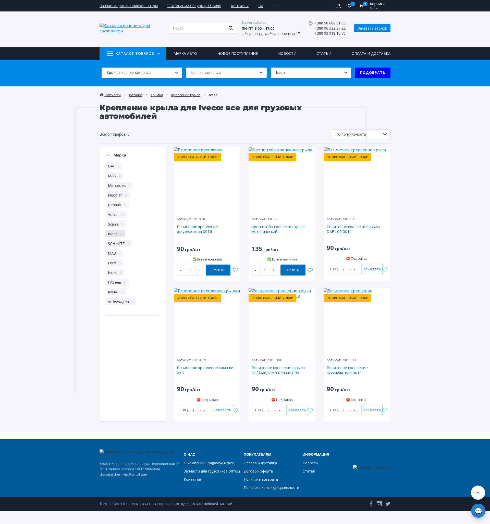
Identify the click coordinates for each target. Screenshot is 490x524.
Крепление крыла (185, 95)
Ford (114, 262)
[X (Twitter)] (388, 504)
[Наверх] (478, 493)
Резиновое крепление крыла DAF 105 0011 (353, 229)
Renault (117, 204)
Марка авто (185, 53)
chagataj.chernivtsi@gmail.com (123, 474)
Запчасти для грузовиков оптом (129, 5)
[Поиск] (231, 28)
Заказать (372, 269)
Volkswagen (121, 301)
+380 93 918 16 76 (330, 33)
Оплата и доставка (371, 53)
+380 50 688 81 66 (330, 23)
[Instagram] (379, 504)
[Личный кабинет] (338, 5)
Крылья (157, 95)
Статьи (324, 53)
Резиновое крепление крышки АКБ (205, 370)
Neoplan (117, 195)
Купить (218, 270)
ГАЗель (117, 282)
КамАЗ (116, 291)
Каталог (135, 95)
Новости (287, 53)
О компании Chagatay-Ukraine (194, 5)
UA (260, 5)
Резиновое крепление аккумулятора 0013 (347, 370)
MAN (114, 175)
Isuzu (115, 272)
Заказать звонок (372, 28)
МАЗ (114, 253)
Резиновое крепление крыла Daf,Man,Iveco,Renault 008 (278, 370)
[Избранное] (349, 5)
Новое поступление (237, 53)
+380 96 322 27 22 (330, 28)
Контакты (240, 5)
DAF (114, 165)
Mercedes (119, 185)
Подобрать (372, 72)
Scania (116, 224)
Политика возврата (261, 479)
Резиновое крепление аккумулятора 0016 (197, 229)
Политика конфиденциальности (271, 487)
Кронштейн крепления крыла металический (278, 229)
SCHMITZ (119, 243)
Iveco (115, 233)
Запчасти (112, 95)
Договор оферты (259, 471)
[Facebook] (371, 504)
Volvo (116, 214)
